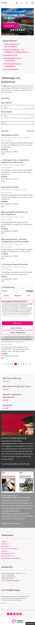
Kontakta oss (5, 544)
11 (27, 364)
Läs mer (5, 381)
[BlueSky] (20, 614)
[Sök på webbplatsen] (21, 2)
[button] (16, 2)
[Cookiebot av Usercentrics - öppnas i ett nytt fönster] (26, 291)
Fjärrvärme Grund (10, 55)
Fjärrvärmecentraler (11, 69)
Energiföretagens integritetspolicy (11, 558)
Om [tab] (29, 295)
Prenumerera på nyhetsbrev (9, 548)
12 (30, 364)
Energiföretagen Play (7, 553)
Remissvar (4, 551)
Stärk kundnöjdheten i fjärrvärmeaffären (12, 45)
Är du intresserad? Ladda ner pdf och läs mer (15, 464)
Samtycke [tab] (6, 295)
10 (23, 364)
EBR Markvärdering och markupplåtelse (12, 59)
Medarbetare (5, 546)
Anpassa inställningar (16, 328)
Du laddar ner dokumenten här (11, 523)
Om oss (3, 603)
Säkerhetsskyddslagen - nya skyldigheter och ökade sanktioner (16, 51)
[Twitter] (11, 614)
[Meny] (32, 2)
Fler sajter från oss (6, 556)
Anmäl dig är (9, 26)
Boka (2, 154)
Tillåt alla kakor (17, 323)
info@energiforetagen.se (12, 580)
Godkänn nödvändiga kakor (17, 332)
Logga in (4, 541)
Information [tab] (17, 295)
